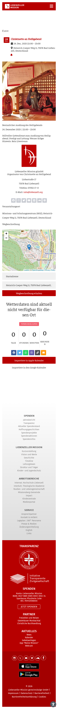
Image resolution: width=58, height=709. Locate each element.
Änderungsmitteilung (29, 527)
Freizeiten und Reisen (29, 618)
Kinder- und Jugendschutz (29, 470)
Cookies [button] (42, 697)
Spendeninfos (29, 439)
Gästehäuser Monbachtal (29, 620)
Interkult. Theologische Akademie (29, 486)
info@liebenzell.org (33, 191)
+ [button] (6, 233)
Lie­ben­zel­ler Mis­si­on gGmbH (29, 171)
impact (29, 495)
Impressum (13, 693)
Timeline (29, 461)
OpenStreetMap (37, 270)
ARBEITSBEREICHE (29, 478)
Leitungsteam (29, 464)
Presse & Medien (29, 524)
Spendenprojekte (29, 433)
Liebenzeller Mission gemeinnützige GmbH (28, 690)
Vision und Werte (29, 454)
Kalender (29, 637)
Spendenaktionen (29, 436)
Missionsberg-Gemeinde (29, 492)
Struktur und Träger (29, 467)
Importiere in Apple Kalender (29, 360)
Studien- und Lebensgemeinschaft (29, 489)
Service (29, 510)
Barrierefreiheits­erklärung (24, 697)
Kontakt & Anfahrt (29, 517)
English (29, 530)
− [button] (6, 238)
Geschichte (29, 458)
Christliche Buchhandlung (29, 623)
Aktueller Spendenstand (29, 426)
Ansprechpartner (29, 514)
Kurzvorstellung (29, 451)
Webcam (29, 646)
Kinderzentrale (29, 498)
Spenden (29, 415)
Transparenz (29, 423)
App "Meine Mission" (29, 643)
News (29, 634)
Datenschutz (26, 693)
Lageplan (21, 520)
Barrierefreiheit (42, 693)
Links (29, 533)
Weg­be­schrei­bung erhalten (29, 293)
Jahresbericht (29, 420)
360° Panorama (34, 520)
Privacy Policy (50, 270)
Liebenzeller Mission (29, 447)
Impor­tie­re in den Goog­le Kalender (29, 367)
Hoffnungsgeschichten (29, 429)
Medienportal (29, 502)
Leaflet (26, 270)
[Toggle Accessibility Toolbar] (53, 704)
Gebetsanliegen (29, 640)
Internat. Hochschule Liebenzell (29, 482)
